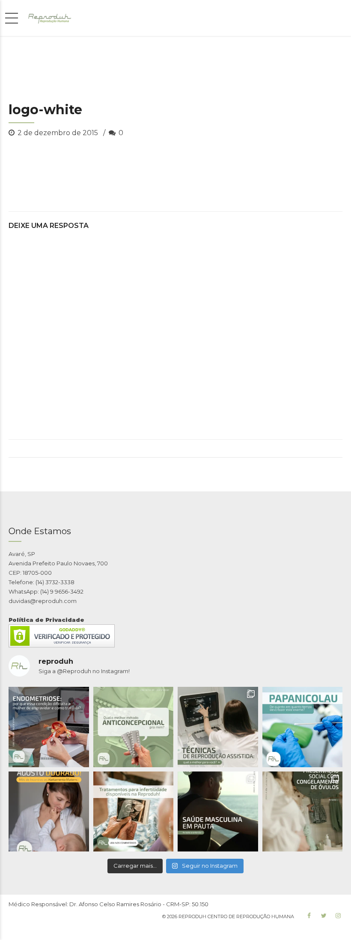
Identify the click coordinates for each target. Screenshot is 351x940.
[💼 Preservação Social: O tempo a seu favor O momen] (302, 812)
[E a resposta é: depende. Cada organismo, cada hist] (218, 727)
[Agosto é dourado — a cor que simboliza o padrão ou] (49, 812)
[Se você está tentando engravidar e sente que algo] (133, 812)
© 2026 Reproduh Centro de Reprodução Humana (228, 916)
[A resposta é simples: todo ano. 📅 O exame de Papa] (302, 727)
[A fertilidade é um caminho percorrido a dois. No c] (218, 812)
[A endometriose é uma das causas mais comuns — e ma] (49, 727)
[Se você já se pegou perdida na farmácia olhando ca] (133, 727)
